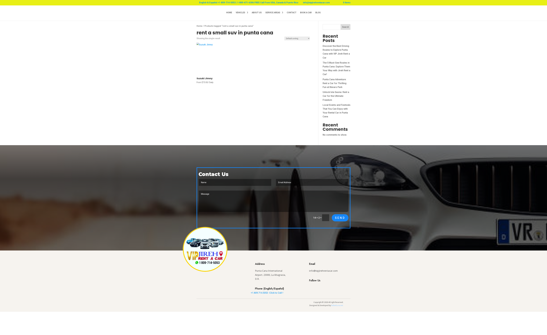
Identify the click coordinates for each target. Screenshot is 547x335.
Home (199, 26)
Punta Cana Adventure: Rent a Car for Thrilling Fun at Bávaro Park (334, 83)
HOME (229, 13)
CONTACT (291, 13)
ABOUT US (257, 13)
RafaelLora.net (337, 305)
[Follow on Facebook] (313, 287)
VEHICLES (240, 13)
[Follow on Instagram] (307, 287)
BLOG (318, 13)
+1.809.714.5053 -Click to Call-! (267, 292)
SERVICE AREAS (272, 13)
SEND (340, 218)
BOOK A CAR (306, 13)
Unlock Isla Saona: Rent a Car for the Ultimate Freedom (336, 96)
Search (345, 27)
